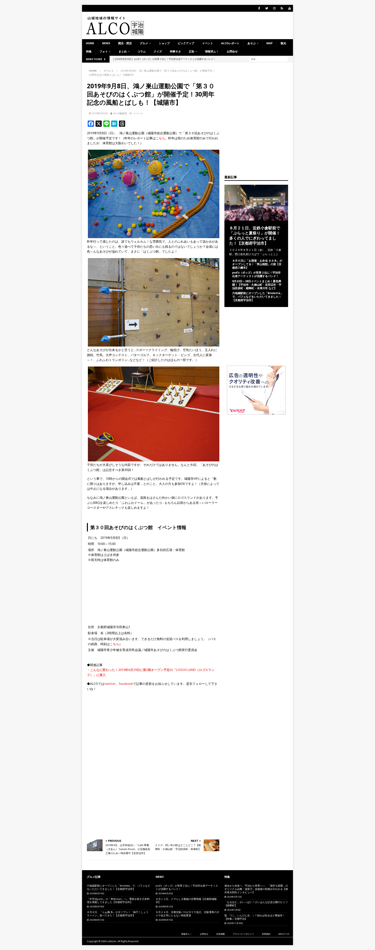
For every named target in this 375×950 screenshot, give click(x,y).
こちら (160, 138)
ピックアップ (186, 43)
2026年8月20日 (165, 893)
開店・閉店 (125, 43)
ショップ (164, 43)
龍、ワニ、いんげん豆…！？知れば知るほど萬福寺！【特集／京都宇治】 (254, 917)
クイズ (158, 51)
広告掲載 (220, 933)
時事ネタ (175, 51)
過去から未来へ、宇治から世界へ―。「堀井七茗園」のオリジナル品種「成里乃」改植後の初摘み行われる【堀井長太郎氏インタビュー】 (256, 889)
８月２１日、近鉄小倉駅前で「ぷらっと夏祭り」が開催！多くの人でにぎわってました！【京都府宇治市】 (254, 235)
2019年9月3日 (100, 113)
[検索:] (268, 59)
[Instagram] (274, 8)
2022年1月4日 (234, 909)
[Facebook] (259, 8)
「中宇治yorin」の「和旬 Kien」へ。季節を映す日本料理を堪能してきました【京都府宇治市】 (118, 900)
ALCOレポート (230, 43)
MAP (269, 43)
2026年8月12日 (165, 906)
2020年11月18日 (235, 923)
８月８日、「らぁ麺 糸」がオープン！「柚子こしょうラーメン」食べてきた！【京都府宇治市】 (117, 913)
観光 (283, 43)
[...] (275, 254)
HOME (90, 43)
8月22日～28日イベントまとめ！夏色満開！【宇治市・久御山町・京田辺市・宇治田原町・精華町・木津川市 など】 (256, 284)
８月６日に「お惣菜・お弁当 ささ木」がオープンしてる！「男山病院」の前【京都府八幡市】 (257, 264)
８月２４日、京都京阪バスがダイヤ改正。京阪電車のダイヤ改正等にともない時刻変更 (187, 913)
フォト (104, 51)
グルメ (144, 43)
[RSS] (282, 8)
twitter (110, 684)
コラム (142, 51)
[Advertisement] (153, 722)
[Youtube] (289, 8)
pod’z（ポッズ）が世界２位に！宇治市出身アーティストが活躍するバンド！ (256, 274)
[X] (266, 8)
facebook (126, 684)
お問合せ (232, 51)
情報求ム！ (212, 51)
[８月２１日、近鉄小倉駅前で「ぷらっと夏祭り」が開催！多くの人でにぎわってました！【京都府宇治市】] (256, 218)
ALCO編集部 (120, 113)
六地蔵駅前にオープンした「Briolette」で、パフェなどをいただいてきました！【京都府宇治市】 (257, 296)
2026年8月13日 (97, 919)
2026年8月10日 (165, 919)
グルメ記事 (94, 877)
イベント (207, 43)
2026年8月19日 (97, 893)
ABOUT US (283, 933)
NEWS (106, 43)
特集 (89, 51)
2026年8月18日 (97, 906)
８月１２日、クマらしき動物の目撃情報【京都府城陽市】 (186, 900)
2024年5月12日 (234, 896)
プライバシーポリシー (243, 933)
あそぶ (251, 43)
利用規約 (266, 933)
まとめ (123, 51)
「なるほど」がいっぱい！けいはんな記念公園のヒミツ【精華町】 (256, 903)
